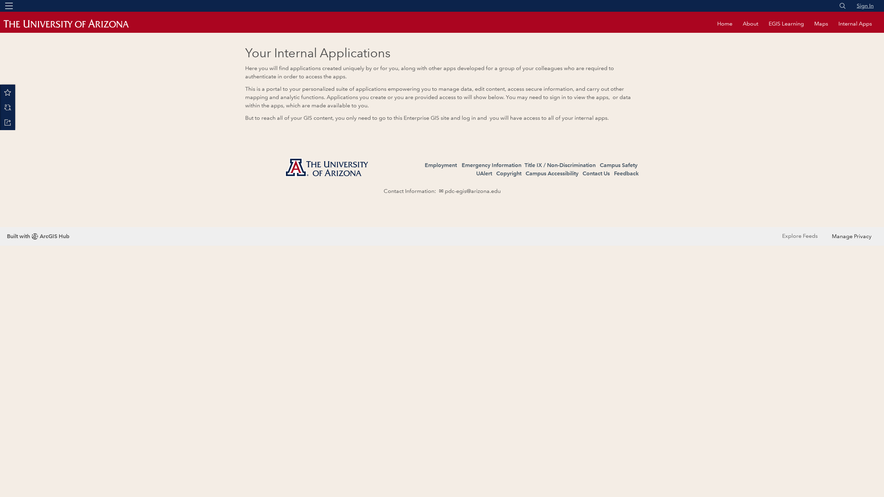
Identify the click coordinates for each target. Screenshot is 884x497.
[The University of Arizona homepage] (72, 24)
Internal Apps (855, 23)
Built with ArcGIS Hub (38, 236)
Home (724, 23)
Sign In (865, 5)
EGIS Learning (786, 23)
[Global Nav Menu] (9, 6)
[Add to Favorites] (7, 92)
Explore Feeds (800, 236)
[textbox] (442, 187)
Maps (821, 23)
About (750, 23)
